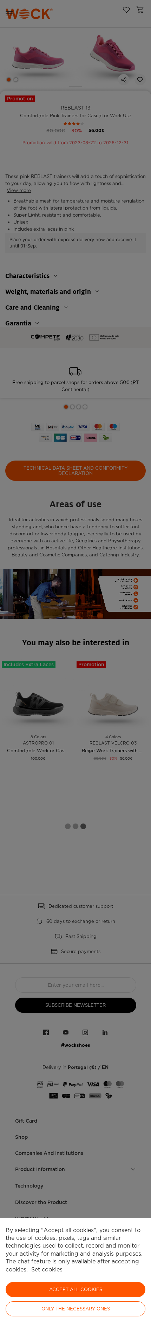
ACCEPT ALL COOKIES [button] (75, 1289)
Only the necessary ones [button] (75, 1308)
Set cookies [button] (47, 1269)
